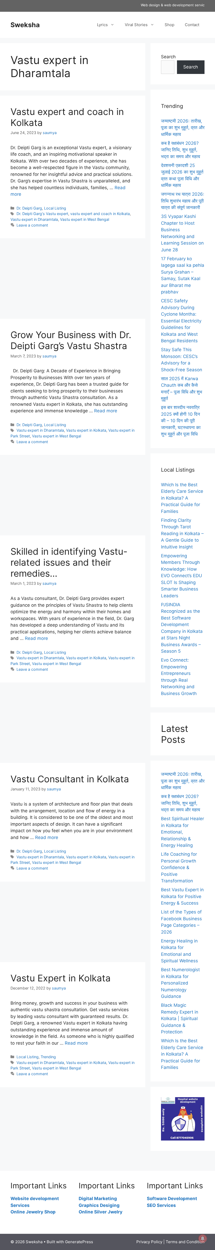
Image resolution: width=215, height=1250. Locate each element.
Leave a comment (32, 225)
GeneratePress (79, 1241)
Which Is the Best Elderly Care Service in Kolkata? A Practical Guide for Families (182, 498)
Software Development (172, 1198)
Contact (192, 24)
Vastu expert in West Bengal (84, 219)
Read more (105, 410)
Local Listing (55, 208)
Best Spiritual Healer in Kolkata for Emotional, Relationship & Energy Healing (182, 832)
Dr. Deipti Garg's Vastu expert (42, 213)
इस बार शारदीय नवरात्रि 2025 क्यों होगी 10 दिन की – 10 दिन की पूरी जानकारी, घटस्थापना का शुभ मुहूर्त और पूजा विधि (181, 421)
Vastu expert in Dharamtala (34, 219)
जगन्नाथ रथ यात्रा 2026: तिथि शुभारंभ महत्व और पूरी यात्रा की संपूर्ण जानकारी (182, 201)
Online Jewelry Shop (33, 1211)
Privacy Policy (149, 1241)
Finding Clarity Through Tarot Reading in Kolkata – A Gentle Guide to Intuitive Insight (182, 533)
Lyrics (102, 24)
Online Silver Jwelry (100, 1211)
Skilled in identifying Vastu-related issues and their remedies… (68, 562)
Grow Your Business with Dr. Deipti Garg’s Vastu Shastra (70, 340)
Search (168, 56)
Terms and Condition (185, 1241)
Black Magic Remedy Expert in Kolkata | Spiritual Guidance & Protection (179, 1018)
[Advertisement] (72, 280)
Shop (169, 24)
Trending (48, 1057)
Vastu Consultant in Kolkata (69, 778)
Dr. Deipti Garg (29, 208)
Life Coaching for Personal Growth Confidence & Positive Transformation (179, 867)
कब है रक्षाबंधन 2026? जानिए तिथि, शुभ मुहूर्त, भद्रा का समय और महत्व (180, 150)
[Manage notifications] (202, 1238)
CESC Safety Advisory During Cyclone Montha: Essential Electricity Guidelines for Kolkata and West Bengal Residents (181, 320)
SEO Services (161, 1205)
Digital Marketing (98, 1198)
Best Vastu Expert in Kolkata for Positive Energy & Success (182, 896)
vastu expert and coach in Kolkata (100, 213)
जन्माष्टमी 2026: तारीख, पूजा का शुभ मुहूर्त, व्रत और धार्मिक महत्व (183, 127)
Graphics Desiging (99, 1205)
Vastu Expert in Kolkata (60, 978)
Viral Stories (136, 24)
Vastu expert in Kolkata (86, 430)
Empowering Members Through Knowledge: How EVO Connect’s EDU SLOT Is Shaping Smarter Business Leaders (181, 575)
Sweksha (25, 25)
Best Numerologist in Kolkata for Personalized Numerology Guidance (180, 983)
